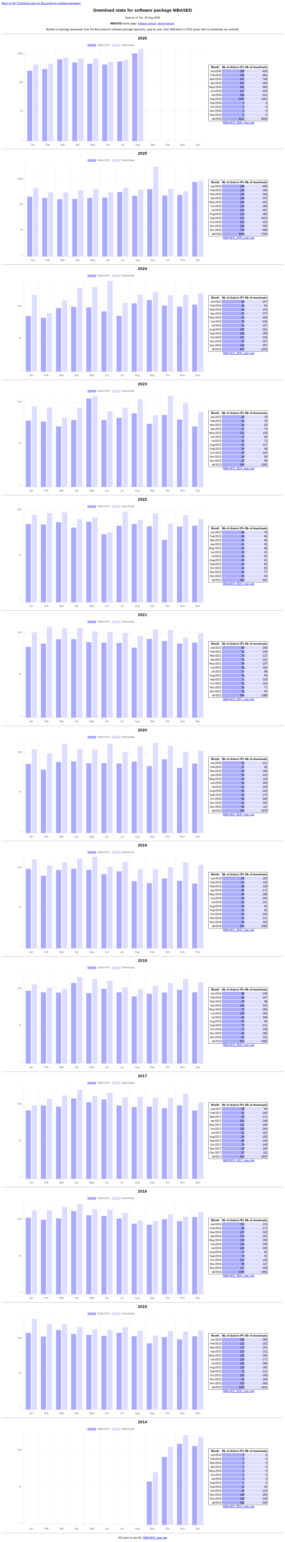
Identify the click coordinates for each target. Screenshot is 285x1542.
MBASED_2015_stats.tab (238, 1391)
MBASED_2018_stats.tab (238, 1045)
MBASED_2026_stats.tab (238, 122)
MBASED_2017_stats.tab (238, 1160)
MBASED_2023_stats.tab (238, 468)
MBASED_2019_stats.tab (238, 930)
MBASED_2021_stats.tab (238, 699)
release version (147, 23)
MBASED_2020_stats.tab (238, 814)
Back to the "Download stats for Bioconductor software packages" (41, 3)
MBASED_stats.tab (155, 1537)
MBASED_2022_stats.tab (238, 584)
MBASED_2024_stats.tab (238, 353)
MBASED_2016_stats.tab (238, 1275)
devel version (166, 23)
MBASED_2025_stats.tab (238, 237)
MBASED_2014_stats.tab (238, 1506)
